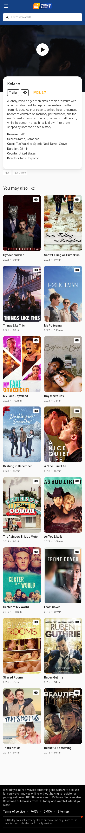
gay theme (20, 172)
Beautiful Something (58, 748)
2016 (24, 134)
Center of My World (16, 607)
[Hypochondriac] (22, 223)
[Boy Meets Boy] (63, 364)
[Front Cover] (63, 575)
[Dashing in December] (22, 434)
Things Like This (14, 325)
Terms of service (14, 811)
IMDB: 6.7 (39, 92)
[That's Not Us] (22, 716)
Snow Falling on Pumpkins (62, 255)
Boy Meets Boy (54, 396)
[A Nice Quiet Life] (63, 434)
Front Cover (52, 607)
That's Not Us (11, 748)
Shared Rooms (13, 677)
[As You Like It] (63, 505)
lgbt (7, 172)
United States (27, 153)
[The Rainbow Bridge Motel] (22, 505)
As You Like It (53, 536)
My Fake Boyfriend (15, 396)
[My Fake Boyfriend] (22, 364)
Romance (32, 139)
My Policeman (53, 325)
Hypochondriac (13, 255)
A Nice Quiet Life (55, 466)
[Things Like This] (22, 293)
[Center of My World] (22, 575)
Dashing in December (17, 466)
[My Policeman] (63, 293)
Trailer (13, 92)
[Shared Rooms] (22, 646)
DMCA (48, 811)
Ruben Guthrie (53, 677)
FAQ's (34, 811)
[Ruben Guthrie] (63, 646)
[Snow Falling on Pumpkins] (63, 223)
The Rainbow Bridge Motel (20, 536)
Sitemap (63, 811)
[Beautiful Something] (63, 716)
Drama (20, 139)
